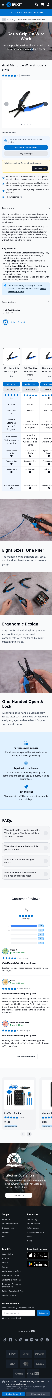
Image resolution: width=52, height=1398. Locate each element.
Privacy (5, 1262)
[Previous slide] (22, 1134)
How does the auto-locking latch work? (20, 861)
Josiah (12, 980)
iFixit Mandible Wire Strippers (31, 19)
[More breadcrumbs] (4, 19)
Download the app (37, 1249)
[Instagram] (21, 1339)
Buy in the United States (26, 147)
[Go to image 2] (24, 124)
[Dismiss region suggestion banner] (49, 1381)
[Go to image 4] (30, 124)
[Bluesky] (36, 1340)
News (29, 1240)
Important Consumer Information (11, 1285)
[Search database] (37, 4)
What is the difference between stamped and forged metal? (20, 874)
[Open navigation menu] (3, 4)
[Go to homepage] (15, 4)
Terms (5, 1267)
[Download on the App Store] (38, 1255)
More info (11, 389)
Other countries (38, 1394)
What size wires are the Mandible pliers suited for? (21, 848)
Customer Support (10, 1223)
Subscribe (43, 1313)
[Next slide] (29, 1134)
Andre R (13, 950)
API (3, 1236)
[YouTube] (26, 1339)
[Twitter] (15, 1339)
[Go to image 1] (21, 124)
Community (32, 1219)
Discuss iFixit (8, 1228)
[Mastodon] (31, 1339)
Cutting (12, 19)
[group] (6, 104)
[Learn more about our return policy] (21, 197)
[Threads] (41, 1339)
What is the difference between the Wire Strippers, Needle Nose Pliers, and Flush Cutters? (22, 833)
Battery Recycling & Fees (13, 1291)
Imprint (5, 1258)
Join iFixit (39, 168)
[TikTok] (5, 1339)
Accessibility (7, 1254)
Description (8, 208)
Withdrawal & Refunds (12, 1271)
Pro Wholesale (33, 1223)
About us (6, 1219)
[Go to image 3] (27, 124)
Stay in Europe (26, 153)
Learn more (19, 1195)
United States (12, 1394)
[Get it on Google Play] (38, 1264)
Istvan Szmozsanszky (19, 1022)
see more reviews (26, 1056)
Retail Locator (33, 1228)
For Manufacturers (35, 1232)
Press (29, 1236)
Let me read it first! (13, 1318)
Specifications (9, 302)
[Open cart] (42, 4)
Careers (5, 1232)
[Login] (48, 4)
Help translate (24, 1331)
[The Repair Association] (47, 1339)
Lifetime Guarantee (10, 1275)
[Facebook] (10, 1339)
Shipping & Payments (11, 1279)
